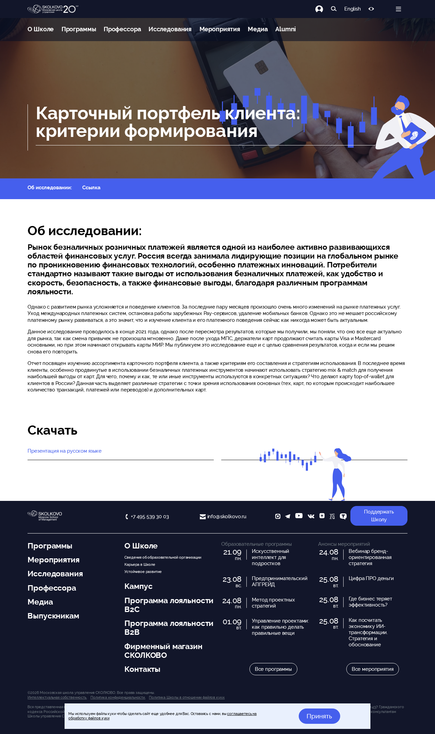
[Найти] (334, 9)
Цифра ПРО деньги (371, 578)
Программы (79, 29)
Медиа (257, 29)
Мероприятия (219, 29)
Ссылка (91, 188)
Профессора (122, 29)
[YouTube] (298, 517)
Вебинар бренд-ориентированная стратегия (370, 557)
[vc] (332, 517)
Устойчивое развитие (142, 572)
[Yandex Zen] (322, 517)
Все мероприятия (373, 669)
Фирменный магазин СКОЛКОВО (163, 651)
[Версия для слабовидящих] (371, 9)
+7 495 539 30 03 (150, 516)
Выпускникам (53, 615)
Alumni (285, 29)
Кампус (138, 586)
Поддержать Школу (379, 516)
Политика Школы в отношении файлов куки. (187, 697)
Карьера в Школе (139, 564)
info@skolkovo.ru (226, 516)
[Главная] (53, 9)
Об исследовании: (50, 188)
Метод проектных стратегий (273, 603)
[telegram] (287, 517)
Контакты (142, 669)
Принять (319, 716)
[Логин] (323, 9)
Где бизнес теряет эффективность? (370, 602)
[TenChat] (343, 517)
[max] (277, 517)
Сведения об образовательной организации (162, 557)
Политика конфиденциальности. (117, 697)
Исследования (170, 29)
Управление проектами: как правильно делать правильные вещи (280, 627)
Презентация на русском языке (65, 451)
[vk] (311, 517)
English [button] (352, 9)
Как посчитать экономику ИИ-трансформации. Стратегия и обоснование (368, 632)
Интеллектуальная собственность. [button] (57, 697)
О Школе (41, 29)
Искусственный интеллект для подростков (270, 557)
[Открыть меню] (398, 9)
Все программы (273, 669)
